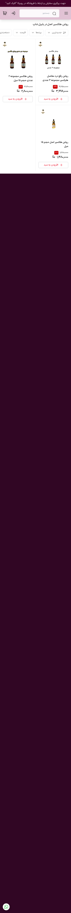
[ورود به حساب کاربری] (14, 13)
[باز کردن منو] (65, 13)
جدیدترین (57, 32)
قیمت (23, 32)
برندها (39, 32)
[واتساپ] (6, 906)
